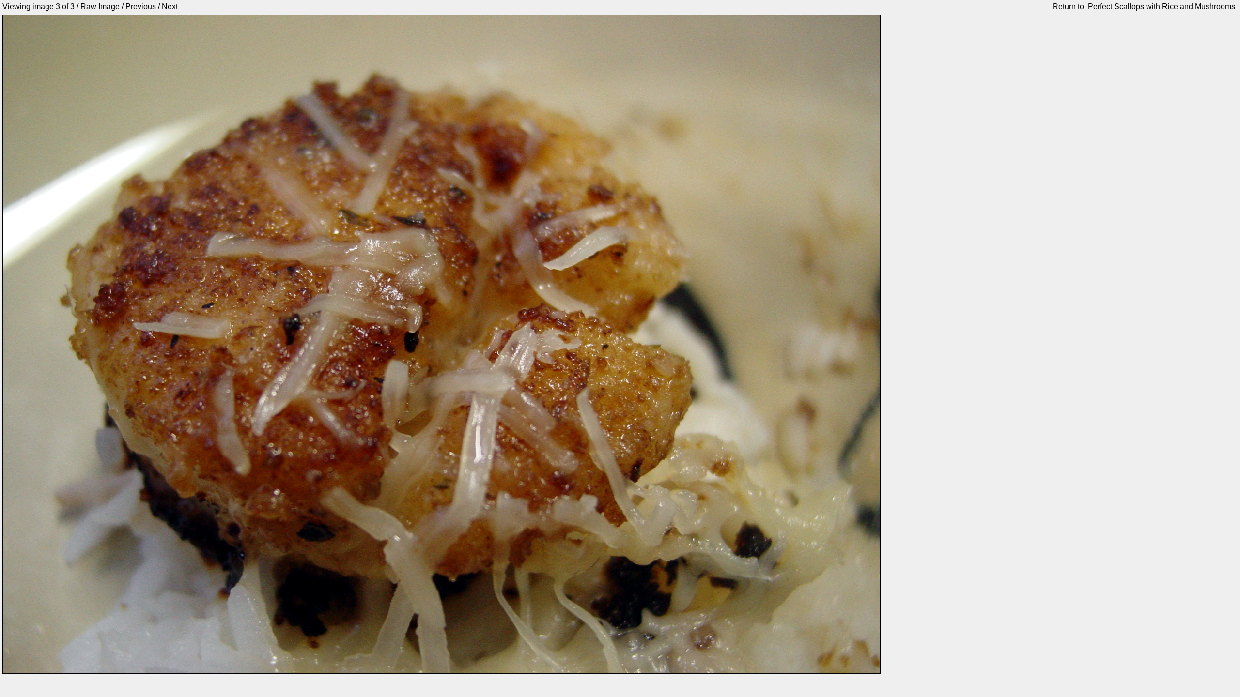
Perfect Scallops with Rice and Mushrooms (1161, 6)
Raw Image (100, 6)
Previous (140, 6)
